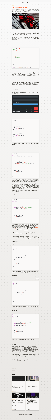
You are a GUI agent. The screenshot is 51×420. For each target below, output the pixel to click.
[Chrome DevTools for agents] (32, 384)
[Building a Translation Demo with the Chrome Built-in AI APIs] (32, 401)
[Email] (28, 417)
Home (20, 2)
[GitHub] (22, 417)
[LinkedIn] (24, 417)
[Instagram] (26, 417)
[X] (25, 417)
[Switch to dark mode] (43, 0)
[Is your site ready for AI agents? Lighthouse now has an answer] (18, 384)
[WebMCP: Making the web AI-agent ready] (18, 401)
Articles (23, 2)
